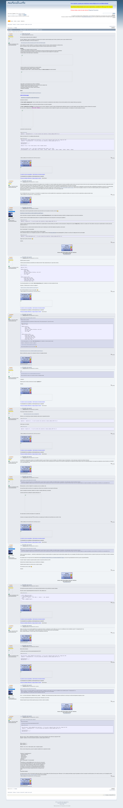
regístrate (23, 13)
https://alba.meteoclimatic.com (87, 16)
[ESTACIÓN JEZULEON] (8, 185)
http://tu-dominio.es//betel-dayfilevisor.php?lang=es (29, 287)
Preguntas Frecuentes (93, 10)
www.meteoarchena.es (66, 254)
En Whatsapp (103, 6)
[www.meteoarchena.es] (8, 219)
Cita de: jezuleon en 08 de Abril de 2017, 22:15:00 (28, 548)
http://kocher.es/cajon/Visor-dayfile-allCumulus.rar (30, 97)
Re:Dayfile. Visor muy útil (27, 180)
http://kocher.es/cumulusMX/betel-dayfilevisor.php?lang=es (31, 92)
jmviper (11, 207)
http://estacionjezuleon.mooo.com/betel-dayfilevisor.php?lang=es (31, 350)
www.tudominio (53, 232)
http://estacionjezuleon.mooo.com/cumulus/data (28, 774)
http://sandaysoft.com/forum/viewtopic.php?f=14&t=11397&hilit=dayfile (33, 42)
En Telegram (110, 6)
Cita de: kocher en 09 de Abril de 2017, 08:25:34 (27, 719)
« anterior (110, 26)
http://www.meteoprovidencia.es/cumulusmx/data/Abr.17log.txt (52, 557)
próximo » (113, 26)
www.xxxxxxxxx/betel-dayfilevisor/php (66, 187)
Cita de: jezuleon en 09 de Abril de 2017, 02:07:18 (28, 688)
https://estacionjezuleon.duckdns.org (26, 204)
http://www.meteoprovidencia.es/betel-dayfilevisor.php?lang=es (31, 213)
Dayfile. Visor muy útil (26, 33)
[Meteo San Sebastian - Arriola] (8, 43)
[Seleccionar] (25, 132)
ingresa (20, 13)
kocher (11, 33)
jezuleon (11, 181)
